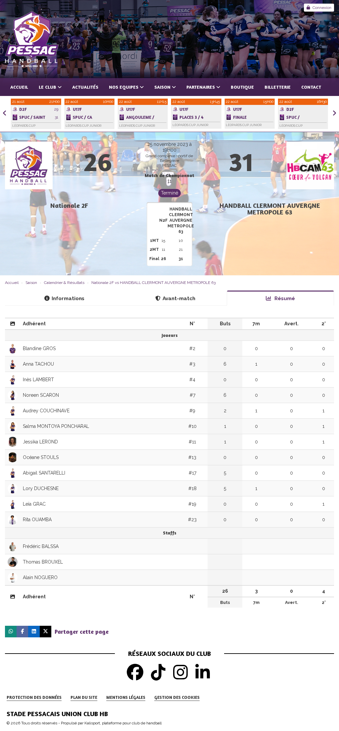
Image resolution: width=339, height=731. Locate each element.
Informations (68, 298)
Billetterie (278, 87)
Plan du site (84, 697)
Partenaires (200, 87)
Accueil (19, 87)
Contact (311, 87)
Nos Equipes (123, 87)
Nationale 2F (69, 205)
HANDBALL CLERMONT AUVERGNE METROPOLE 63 (269, 208)
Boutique (242, 87)
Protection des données (34, 697)
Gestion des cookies (177, 697)
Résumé (284, 298)
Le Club (47, 87)
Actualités (85, 87)
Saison (162, 87)
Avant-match (179, 298)
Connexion (322, 7)
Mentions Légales (125, 697)
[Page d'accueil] (169, 39)
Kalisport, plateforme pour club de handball (123, 723)
